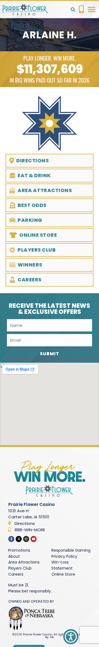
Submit (49, 354)
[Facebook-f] (11, 539)
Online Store (63, 574)
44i (52, 637)
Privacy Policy (64, 556)
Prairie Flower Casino (31, 504)
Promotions (19, 550)
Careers (15, 574)
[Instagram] (26, 539)
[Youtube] (34, 539)
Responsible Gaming (70, 550)
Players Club (20, 568)
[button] (73, 9)
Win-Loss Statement (62, 565)
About (14, 556)
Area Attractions (24, 562)
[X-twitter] (19, 539)
